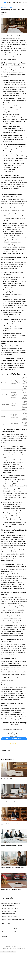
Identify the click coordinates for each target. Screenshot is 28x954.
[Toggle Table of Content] (8, 751)
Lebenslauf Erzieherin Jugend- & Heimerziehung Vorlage (10, 904)
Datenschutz (18, 946)
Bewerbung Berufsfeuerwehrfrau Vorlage (11, 889)
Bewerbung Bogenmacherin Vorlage (9, 823)
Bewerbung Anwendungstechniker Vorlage (11, 845)
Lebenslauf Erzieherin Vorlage (9, 908)
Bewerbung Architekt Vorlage (8, 800)
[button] (1, 2)
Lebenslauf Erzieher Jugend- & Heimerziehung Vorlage (9, 912)
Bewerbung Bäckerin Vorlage (8, 778)
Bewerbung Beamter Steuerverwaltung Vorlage (12, 867)
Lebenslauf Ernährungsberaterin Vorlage (12, 919)
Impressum (9, 946)
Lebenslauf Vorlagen (7, 932)
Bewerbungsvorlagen (7, 7)
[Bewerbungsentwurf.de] (14, 2)
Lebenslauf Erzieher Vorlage (9, 916)
